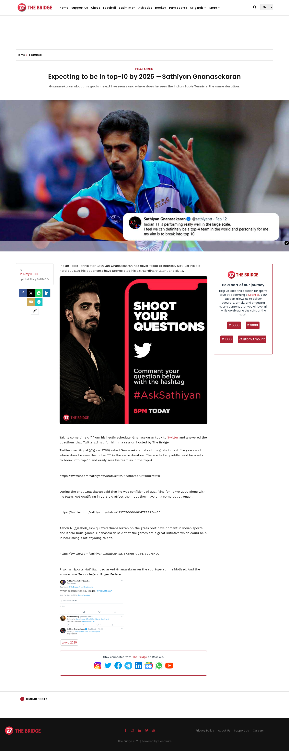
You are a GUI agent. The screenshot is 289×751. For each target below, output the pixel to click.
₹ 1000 (227, 339)
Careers (258, 730)
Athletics (145, 8)
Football (109, 8)
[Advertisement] (144, 37)
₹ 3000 (252, 325)
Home (64, 8)
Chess (95, 8)
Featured (144, 68)
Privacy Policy (205, 730)
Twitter (173, 437)
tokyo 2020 (69, 642)
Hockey (160, 8)
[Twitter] (31, 293)
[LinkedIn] (47, 293)
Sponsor (253, 295)
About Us (224, 730)
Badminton (127, 8)
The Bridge (140, 656)
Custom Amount (252, 339)
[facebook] (23, 293)
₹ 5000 (234, 325)
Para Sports (178, 8)
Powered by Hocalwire (157, 741)
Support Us (79, 8)
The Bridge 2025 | (130, 741)
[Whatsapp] (39, 293)
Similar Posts (36, 699)
